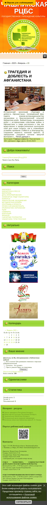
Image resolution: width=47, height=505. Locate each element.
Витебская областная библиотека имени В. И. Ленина (22, 420)
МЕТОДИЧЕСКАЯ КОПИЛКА (12, 202)
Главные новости (20, 139)
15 (9, 340)
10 (14, 337)
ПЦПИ (4, 210)
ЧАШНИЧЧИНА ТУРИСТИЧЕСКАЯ (14, 219)
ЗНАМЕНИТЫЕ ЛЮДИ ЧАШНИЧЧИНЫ (15, 197)
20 (4, 342)
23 (11, 342)
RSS (25, 157)
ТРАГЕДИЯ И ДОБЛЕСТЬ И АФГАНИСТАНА (18, 76)
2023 (14, 63)
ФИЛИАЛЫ (6, 215)
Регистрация (13, 157)
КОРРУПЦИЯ (6, 213)
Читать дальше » (23, 137)
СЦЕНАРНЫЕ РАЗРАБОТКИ (12, 217)
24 (14, 342)
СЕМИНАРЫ (6, 212)
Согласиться (23, 502)
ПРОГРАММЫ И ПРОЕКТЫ (11, 204)
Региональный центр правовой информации (19, 418)
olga (18, 141)
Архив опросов (18, 372)
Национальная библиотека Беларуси (17, 416)
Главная (6, 63)
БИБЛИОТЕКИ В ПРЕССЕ (11, 191)
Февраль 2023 (11, 330)
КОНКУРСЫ (6, 199)
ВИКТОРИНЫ (6, 193)
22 (9, 342)
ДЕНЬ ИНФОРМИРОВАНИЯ (11, 195)
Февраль (21, 63)
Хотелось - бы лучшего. (14, 365)
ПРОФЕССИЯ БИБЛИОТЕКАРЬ (13, 206)
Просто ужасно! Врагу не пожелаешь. (19, 367)
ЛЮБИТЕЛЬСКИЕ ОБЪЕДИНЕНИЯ (14, 200)
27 (4, 345)
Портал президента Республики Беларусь (18, 412)
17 (14, 340)
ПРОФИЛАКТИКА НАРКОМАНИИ (13, 208)
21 (7, 342)
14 (7, 340)
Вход (21, 157)
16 (11, 340)
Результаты (7, 372)
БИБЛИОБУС (6, 189)
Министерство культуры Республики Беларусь (20, 414)
